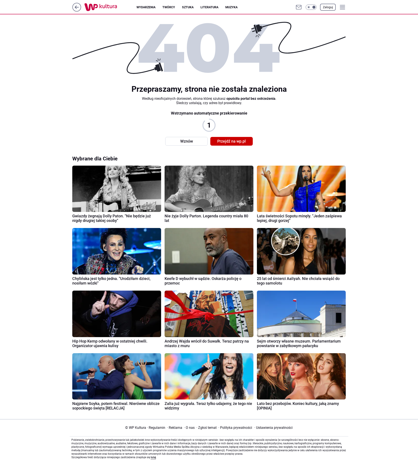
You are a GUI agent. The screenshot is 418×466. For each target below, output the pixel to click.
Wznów (186, 141)
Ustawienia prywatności (273, 428)
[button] (311, 7)
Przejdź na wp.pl (231, 141)
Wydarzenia (146, 7)
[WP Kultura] (110, 7)
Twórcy (168, 7)
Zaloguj (328, 7)
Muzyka (231, 7)
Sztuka (188, 7)
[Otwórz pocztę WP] (298, 7)
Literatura (209, 7)
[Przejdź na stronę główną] (76, 10)
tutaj (153, 457)
